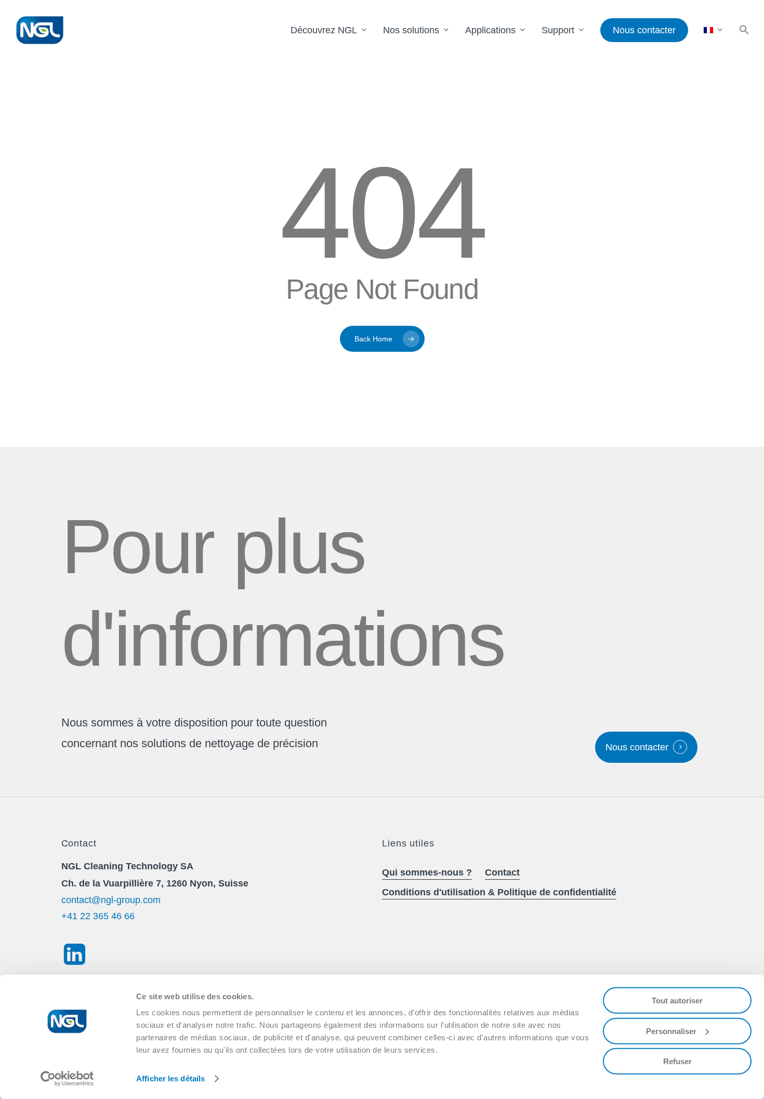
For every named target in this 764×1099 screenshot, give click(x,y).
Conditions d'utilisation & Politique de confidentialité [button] (499, 892)
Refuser (677, 1061)
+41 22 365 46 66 (98, 916)
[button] (744, 30)
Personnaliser (671, 1030)
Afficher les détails (170, 1078)
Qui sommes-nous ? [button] (427, 872)
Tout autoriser (677, 1000)
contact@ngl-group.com (111, 900)
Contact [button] (502, 872)
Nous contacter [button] (636, 747)
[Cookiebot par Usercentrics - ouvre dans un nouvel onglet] (67, 1079)
